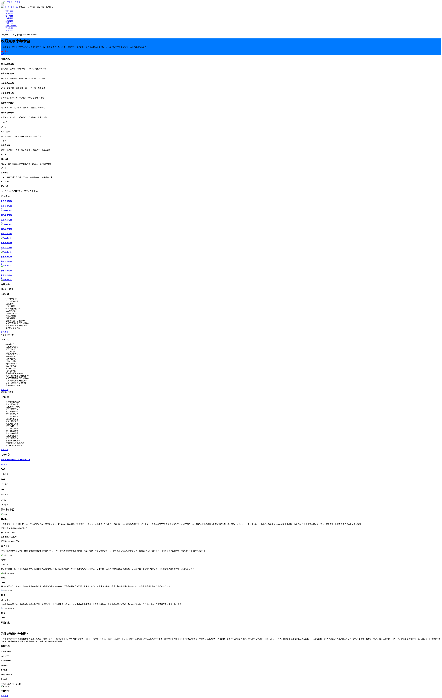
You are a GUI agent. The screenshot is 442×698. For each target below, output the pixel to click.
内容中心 (9, 23)
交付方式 (9, 16)
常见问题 (9, 28)
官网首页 (9, 11)
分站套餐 (9, 21)
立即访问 (4, 54)
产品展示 (9, 18)
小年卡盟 (16, 2)
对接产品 (9, 14)
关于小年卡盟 (11, 26)
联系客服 (4, 332)
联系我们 (9, 30)
